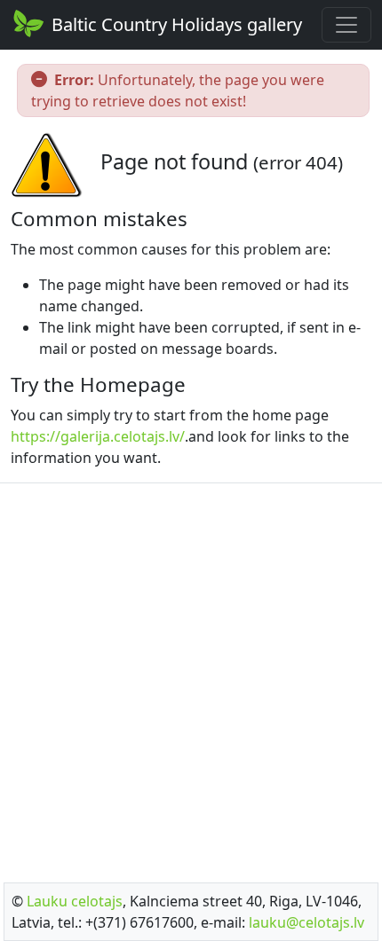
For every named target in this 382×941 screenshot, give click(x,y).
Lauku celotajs (75, 901)
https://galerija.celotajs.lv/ (98, 436)
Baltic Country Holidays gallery (177, 24)
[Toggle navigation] (346, 25)
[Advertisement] (191, 677)
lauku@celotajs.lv (306, 922)
